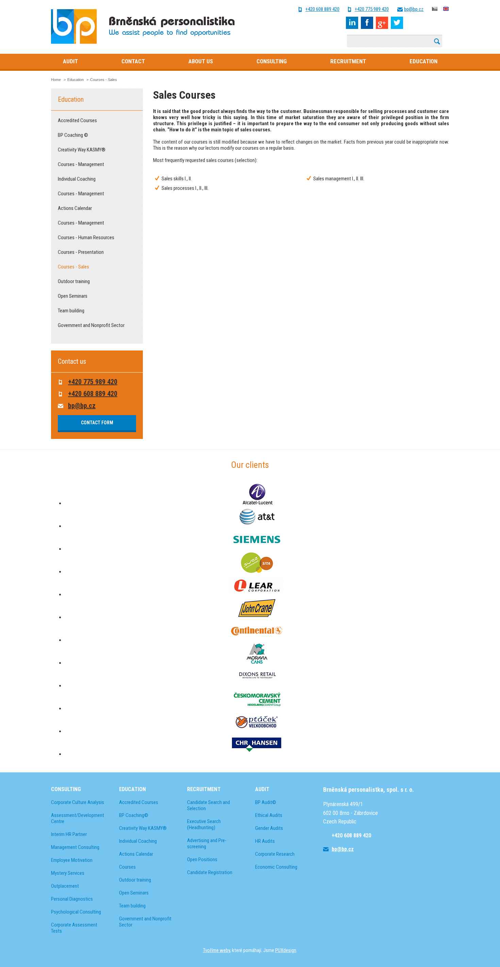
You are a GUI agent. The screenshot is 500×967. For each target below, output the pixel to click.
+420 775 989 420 (372, 9)
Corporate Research (275, 854)
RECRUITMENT (204, 789)
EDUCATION (132, 789)
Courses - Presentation (81, 252)
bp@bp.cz (413, 9)
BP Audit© (265, 802)
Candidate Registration (209, 872)
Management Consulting (75, 847)
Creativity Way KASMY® (81, 150)
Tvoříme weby (216, 950)
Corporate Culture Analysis (77, 802)
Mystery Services (67, 873)
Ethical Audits (268, 815)
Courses (127, 867)
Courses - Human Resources (86, 237)
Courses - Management (81, 164)
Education (423, 61)
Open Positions (202, 859)
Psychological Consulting (76, 912)
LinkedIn (352, 23)
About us (200, 61)
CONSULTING (66, 789)
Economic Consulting (276, 867)
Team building (71, 311)
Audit (70, 61)
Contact (133, 61)
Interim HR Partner (69, 834)
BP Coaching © (73, 135)
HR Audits (265, 841)
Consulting (271, 61)
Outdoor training (74, 281)
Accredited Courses (77, 120)
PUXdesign (285, 950)
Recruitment (348, 61)
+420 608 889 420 (322, 9)
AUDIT (262, 789)
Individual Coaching (77, 179)
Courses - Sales (73, 267)
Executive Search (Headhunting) (204, 824)
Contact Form (97, 422)
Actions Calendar (75, 208)
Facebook (367, 23)
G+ (382, 23)
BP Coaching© (133, 815)
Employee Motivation (72, 860)
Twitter (397, 23)
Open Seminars (72, 296)
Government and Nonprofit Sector (91, 325)
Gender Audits (269, 828)
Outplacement (65, 886)
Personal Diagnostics (72, 899)
